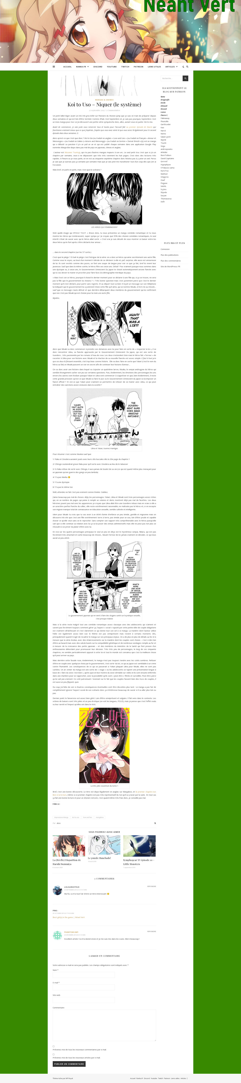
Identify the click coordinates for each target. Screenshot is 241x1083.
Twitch (125, 66)
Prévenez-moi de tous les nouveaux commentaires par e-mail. (79, 1049)
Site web (56, 995)
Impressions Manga (61, 817)
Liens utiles (154, 66)
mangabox (100, 817)
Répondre (151, 886)
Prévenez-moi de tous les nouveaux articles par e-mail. (76, 1057)
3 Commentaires (113, 110)
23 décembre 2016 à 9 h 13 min (74, 935)
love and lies (87, 817)
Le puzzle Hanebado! (99, 858)
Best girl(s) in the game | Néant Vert (69, 917)
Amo (59, 823)
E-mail (56, 982)
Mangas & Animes (104, 100)
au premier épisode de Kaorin (139, 127)
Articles (170, 66)
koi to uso (75, 817)
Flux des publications (169, 255)
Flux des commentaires (171, 260)
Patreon (138, 66)
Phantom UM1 (71, 932)
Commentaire (58, 1007)
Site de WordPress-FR (170, 266)
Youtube (112, 66)
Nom (55, 970)
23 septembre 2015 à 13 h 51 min (75, 890)
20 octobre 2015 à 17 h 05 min (63, 913)
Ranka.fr (81, 66)
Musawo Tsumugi (72, 152)
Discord (98, 66)
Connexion (165, 249)
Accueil (67, 66)
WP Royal (69, 1078)
